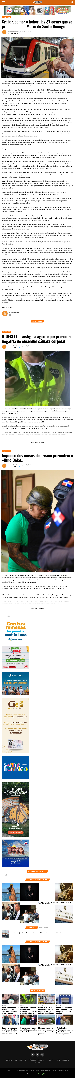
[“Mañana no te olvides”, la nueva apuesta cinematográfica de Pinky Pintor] (29, 892)
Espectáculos (30, 1060)
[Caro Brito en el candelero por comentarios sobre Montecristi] (11, 892)
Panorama (18, 1060)
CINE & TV (50, 1060)
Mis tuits (5, 875)
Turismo (41, 1060)
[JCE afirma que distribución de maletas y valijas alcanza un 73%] (29, 914)
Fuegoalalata (14, 33)
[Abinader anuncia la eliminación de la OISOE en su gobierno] (64, 914)
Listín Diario (12, 118)
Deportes (38, 1062)
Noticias (9, 1060)
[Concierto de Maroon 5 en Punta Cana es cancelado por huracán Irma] (55, 903)
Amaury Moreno (43, 1074)
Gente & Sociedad (62, 1060)
